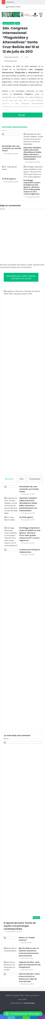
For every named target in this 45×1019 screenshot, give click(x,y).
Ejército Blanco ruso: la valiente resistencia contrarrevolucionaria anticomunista (29, 952)
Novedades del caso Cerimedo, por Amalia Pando (11, 148)
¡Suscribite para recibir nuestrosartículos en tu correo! (21, 277)
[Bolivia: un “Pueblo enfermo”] (10, 940)
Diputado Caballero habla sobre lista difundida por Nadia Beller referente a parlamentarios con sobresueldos (32, 153)
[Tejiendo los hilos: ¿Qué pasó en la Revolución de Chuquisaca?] (10, 966)
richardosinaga (29, 1003)
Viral (21, 479)
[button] (23, 1013)
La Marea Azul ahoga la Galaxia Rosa (29, 550)
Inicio (17, 23)
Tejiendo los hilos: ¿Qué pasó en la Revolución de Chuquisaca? (30, 964)
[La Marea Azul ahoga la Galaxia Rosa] (11, 637)
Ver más (21, 115)
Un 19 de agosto (9, 179)
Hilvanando (10, 2)
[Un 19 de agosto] (12, 171)
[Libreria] (22, 14)
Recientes (9, 479)
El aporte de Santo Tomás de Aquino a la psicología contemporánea (20, 925)
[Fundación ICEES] (13, 7)
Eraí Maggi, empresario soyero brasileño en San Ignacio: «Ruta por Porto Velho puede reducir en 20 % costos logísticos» (32, 187)
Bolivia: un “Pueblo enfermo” (27, 938)
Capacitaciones (8, 23)
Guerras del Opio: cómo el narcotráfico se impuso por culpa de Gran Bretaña (29, 978)
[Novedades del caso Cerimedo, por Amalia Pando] (12, 138)
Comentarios (34, 479)
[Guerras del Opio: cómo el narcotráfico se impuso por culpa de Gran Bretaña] (10, 977)
